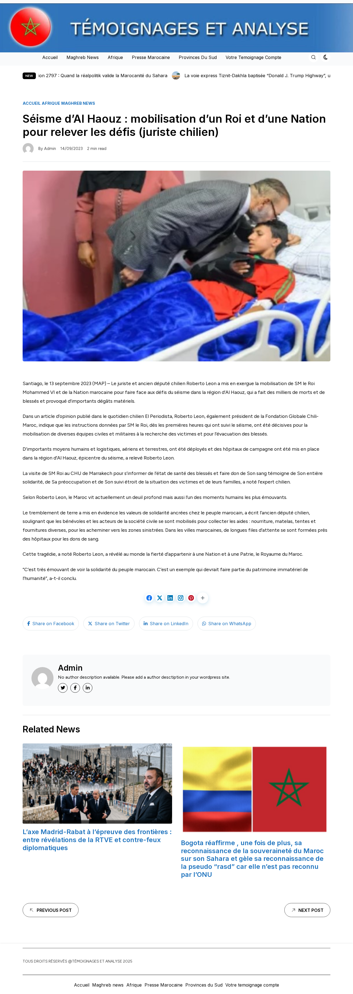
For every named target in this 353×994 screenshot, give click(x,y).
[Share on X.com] (159, 597)
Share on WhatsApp (229, 623)
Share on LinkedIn (169, 623)
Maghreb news (82, 57)
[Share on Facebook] (149, 597)
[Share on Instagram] (180, 597)
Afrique (115, 57)
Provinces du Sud (198, 57)
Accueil (50, 57)
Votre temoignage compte (253, 57)
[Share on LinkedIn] (170, 597)
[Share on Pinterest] (191, 597)
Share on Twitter (112, 623)
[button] (202, 597)
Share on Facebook (53, 623)
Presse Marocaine (151, 57)
